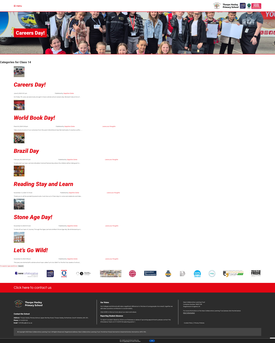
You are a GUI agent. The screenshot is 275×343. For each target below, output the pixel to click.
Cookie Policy (188, 323)
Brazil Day (26, 151)
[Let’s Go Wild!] (19, 241)
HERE (106, 312)
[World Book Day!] (19, 109)
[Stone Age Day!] (19, 208)
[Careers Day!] (19, 76)
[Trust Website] (26, 273)
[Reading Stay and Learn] (19, 175)
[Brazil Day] (19, 142)
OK (152, 340)
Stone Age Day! (33, 217)
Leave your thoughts (108, 126)
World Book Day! (34, 117)
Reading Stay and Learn (43, 184)
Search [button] (21, 266)
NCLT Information (189, 313)
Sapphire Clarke (68, 93)
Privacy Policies (199, 323)
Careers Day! (30, 84)
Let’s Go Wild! (31, 250)
